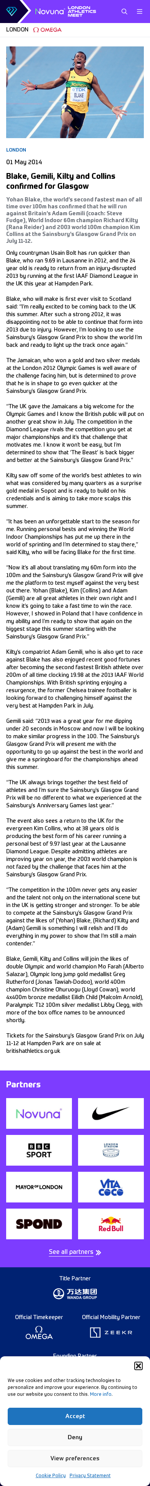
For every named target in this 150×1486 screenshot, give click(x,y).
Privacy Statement (90, 1476)
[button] (138, 1366)
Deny (75, 1437)
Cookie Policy (51, 1476)
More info (101, 1394)
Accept (75, 1416)
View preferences (75, 1458)
